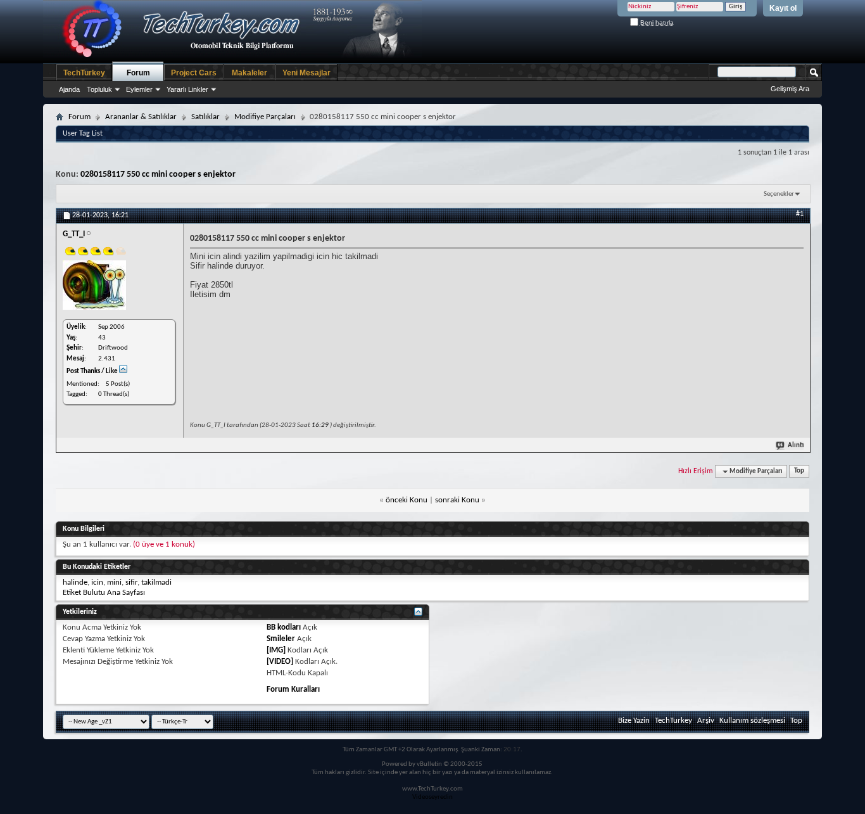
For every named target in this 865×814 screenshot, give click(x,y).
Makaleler (249, 72)
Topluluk (99, 89)
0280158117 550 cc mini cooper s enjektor (158, 174)
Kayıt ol (783, 8)
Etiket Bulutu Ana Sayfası (104, 592)
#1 (800, 214)
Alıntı (796, 445)
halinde (75, 582)
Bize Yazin (634, 720)
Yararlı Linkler (187, 89)
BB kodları (284, 627)
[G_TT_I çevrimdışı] (94, 285)
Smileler (281, 639)
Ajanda (69, 89)
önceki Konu (406, 500)
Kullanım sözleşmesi (752, 720)
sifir (131, 582)
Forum (138, 72)
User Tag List (83, 133)
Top (799, 471)
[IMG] (276, 650)
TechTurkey (84, 72)
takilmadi (156, 582)
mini (114, 582)
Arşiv (705, 720)
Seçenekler (779, 194)
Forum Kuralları (293, 689)
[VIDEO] (280, 662)
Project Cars (194, 72)
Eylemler (139, 89)
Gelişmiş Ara (790, 88)
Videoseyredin (432, 797)
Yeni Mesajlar (306, 72)
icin (97, 582)
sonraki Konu (457, 500)
